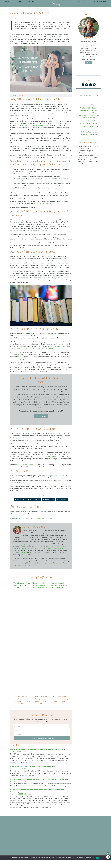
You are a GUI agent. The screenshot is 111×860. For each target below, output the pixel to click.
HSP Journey (24, 18)
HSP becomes (42, 444)
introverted (16, 354)
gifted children (47, 518)
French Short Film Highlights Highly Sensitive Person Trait (41, 700)
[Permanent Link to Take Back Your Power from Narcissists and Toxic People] (22, 587)
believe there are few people (25, 465)
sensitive (21, 113)
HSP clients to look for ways (47, 457)
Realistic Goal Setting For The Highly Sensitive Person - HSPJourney (35, 750)
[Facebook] (83, 85)
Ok (97, 857)
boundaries (55, 365)
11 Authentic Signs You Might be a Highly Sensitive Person (60, 699)
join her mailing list (36, 553)
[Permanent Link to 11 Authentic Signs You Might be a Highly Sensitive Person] (60, 587)
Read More (88, 62)
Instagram (22, 553)
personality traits (61, 480)
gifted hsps (56, 518)
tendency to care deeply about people (24, 438)
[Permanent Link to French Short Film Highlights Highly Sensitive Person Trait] (41, 587)
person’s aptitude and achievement (32, 125)
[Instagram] (90, 85)
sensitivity (59, 265)
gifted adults (39, 518)
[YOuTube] (94, 85)
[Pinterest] (86, 85)
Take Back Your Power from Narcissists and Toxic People (22, 700)
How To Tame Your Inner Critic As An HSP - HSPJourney (31, 767)
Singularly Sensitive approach (32, 544)
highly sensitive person (57, 476)
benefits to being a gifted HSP (47, 203)
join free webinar (41, 416)
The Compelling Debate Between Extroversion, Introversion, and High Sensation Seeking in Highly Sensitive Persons (88, 113)
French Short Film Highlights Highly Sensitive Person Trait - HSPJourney (37, 779)
